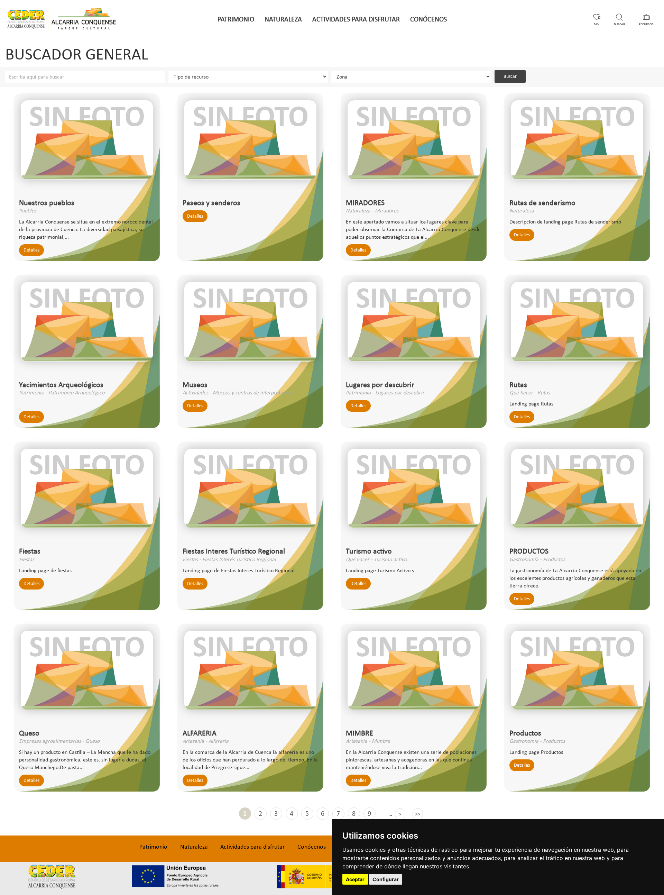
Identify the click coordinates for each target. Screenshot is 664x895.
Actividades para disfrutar (356, 19)
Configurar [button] (385, 879)
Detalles (31, 250)
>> (418, 814)
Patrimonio (236, 19)
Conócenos (428, 19)
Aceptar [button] (355, 879)
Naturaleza (283, 19)
